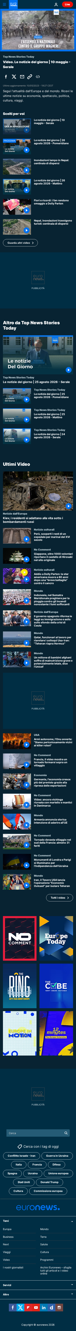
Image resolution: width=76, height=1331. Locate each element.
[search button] (66, 1133)
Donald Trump (49, 1182)
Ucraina (33, 1173)
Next (6, 1244)
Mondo (38, 590)
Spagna (12, 1173)
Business (8, 1236)
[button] (20, 242)
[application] (38, 30)
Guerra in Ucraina (57, 1155)
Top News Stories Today (18, 377)
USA (36, 734)
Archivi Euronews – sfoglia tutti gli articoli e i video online (55, 1270)
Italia (19, 1164)
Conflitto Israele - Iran (21, 1155)
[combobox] (38, 1133)
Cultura (18, 1191)
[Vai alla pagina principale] (13, 4)
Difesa (57, 1164)
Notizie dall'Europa (15, 513)
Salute (44, 1244)
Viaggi (7, 1252)
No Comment (42, 549)
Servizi (7, 1285)
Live (67, 4)
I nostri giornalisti (13, 1267)
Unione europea (58, 1173)
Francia (37, 1164)
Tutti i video (58, 897)
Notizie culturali (44, 529)
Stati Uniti (24, 1182)
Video (6, 1259)
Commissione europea (48, 1191)
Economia (40, 774)
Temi (6, 1220)
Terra (43, 1236)
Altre (6, 1294)
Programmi (46, 1259)
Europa (7, 1229)
